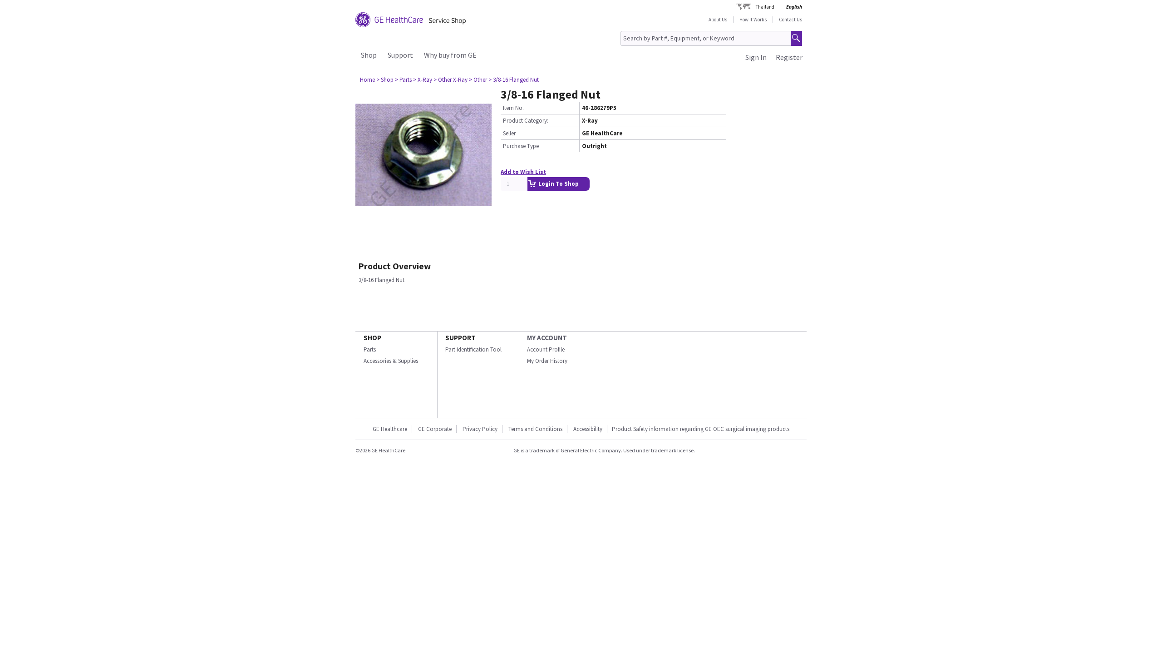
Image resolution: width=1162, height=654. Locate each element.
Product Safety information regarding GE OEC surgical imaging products (700, 429)
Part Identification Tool (473, 349)
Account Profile (546, 349)
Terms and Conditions (535, 429)
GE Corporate (435, 429)
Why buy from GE (450, 54)
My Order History (547, 361)
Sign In (756, 57)
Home (367, 80)
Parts (370, 349)
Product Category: (525, 120)
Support (400, 54)
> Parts (403, 80)
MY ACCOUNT (547, 337)
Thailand (765, 7)
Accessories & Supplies (391, 361)
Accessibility (587, 429)
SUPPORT (460, 337)
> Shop (385, 80)
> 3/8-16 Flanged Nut (513, 80)
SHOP (372, 337)
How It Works (753, 19)
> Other (478, 80)
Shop (369, 54)
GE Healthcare (390, 429)
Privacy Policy (480, 429)
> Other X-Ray (450, 80)
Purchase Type (521, 146)
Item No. (513, 108)
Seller (509, 133)
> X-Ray (422, 80)
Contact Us (790, 19)
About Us (718, 19)
